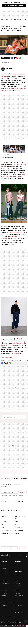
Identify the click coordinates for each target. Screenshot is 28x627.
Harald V (13, 19)
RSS (22, 501)
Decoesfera (4, 595)
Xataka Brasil (4, 607)
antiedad (16, 533)
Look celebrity (19, 360)
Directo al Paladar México (7, 617)
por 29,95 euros (16, 353)
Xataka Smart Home (6, 570)
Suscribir (22, 492)
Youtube (15, 501)
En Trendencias (6, 154)
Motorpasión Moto (18, 585)
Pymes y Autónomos (18, 595)
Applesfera (4, 568)
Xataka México (5, 605)
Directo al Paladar (5, 583)
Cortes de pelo (18, 527)
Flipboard (17, 58)
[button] (9, 68)
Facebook (12, 58)
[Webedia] (5, 556)
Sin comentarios (6, 57)
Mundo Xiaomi (5, 573)
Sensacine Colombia (18, 612)
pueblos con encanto (7, 533)
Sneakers (4, 516)
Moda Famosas (9, 360)
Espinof (16, 576)
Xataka (3, 563)
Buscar (21, 547)
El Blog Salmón (17, 593)
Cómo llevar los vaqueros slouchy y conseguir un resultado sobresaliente (14, 156)
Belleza (16, 524)
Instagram (19, 501)
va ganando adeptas (14, 232)
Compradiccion (5, 597)
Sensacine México (18, 610)
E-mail (20, 58)
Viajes (16, 521)
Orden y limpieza (18, 530)
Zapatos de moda (6, 530)
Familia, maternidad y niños (20, 517)
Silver (3, 524)
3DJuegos (16, 563)
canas (23, 19)
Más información (21, 625)
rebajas (18, 19)
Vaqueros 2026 (15, 478)
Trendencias (4, 593)
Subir (22, 555)
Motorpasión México (18, 617)
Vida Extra (16, 566)
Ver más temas (5, 539)
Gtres (6, 357)
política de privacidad (18, 495)
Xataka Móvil (4, 566)
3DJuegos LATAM (18, 605)
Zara (10, 357)
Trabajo (4, 521)
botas (3, 527)
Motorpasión (17, 583)
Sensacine (16, 573)
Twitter (15, 58)
